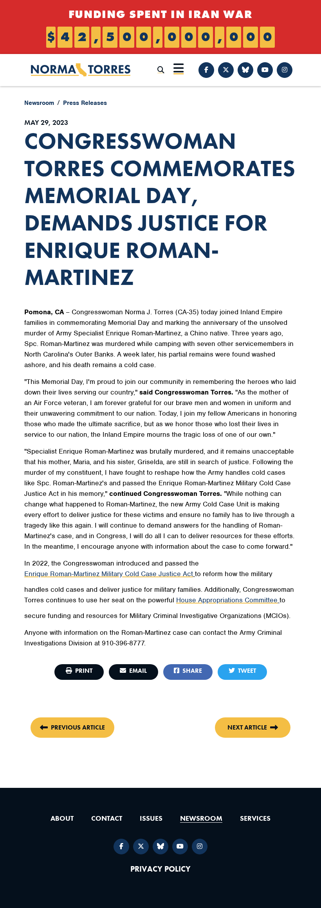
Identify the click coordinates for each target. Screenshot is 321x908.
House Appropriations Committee (227, 600)
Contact (106, 818)
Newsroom (39, 103)
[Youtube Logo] (265, 70)
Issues (151, 818)
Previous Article (78, 727)
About (62, 818)
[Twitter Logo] (226, 70)
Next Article (247, 727)
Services (255, 818)
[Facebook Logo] (206, 70)
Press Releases (85, 103)
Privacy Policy (160, 869)
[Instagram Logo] (284, 70)
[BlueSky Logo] (245, 70)
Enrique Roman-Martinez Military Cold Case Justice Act (108, 573)
